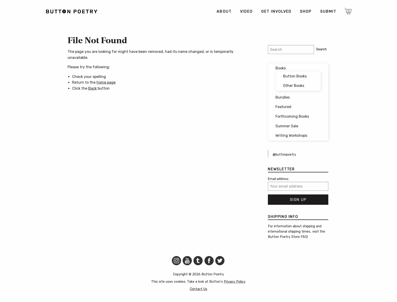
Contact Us (198, 289)
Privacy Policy (234, 282)
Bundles (282, 97)
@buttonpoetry (284, 155)
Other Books (293, 85)
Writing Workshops (291, 135)
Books (280, 68)
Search (321, 49)
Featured (283, 107)
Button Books (295, 76)
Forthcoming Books (292, 116)
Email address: (278, 179)
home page (106, 82)
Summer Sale (286, 126)
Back (92, 88)
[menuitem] (223, 11)
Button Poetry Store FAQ (287, 237)
